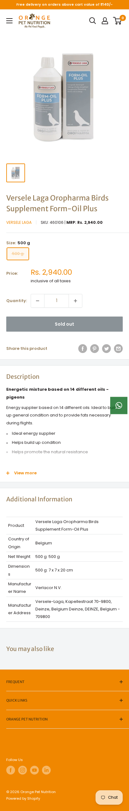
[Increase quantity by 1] (75, 300)
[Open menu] (9, 20)
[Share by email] (118, 348)
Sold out (64, 324)
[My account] (105, 20)
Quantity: (16, 301)
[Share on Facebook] (82, 348)
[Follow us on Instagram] (22, 770)
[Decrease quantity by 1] (37, 300)
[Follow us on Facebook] (10, 770)
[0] (117, 21)
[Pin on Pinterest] (94, 348)
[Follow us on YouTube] (34, 770)
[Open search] (92, 20)
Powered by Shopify (23, 798)
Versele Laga (19, 222)
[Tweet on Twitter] (106, 348)
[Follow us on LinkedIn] (46, 770)
